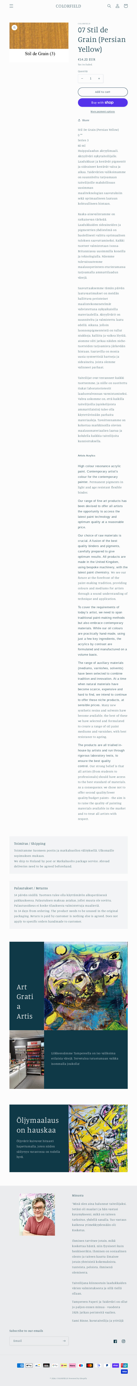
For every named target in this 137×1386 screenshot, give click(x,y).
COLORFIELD (62, 1378)
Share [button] (85, 120)
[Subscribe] (64, 1341)
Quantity (83, 71)
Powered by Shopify (78, 1378)
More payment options (103, 111)
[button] (11, 6)
